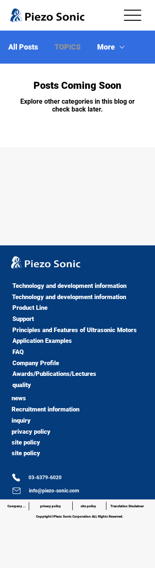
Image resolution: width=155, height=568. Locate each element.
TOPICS (68, 47)
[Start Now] (3, 279)
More (106, 47)
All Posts (23, 47)
